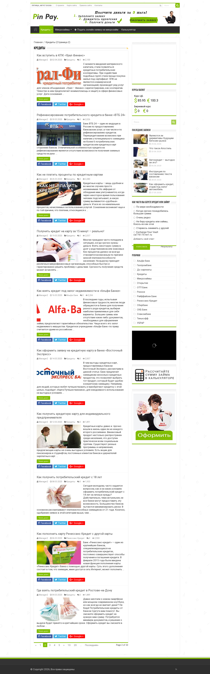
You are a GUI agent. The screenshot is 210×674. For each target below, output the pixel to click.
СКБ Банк (142, 309)
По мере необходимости (150, 206)
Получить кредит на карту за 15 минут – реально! (70, 231)
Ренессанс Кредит (75, 538)
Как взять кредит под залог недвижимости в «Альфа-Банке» (78, 291)
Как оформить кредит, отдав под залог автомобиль (161, 187)
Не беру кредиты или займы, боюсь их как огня (150, 222)
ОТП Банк (142, 287)
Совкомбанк (144, 314)
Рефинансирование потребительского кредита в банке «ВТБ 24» (81, 115)
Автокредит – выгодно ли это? (162, 161)
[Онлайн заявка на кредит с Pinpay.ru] (46, 15)
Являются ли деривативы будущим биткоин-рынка (161, 138)
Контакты (98, 5)
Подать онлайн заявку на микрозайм (97, 29)
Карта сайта (72, 5)
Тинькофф (142, 318)
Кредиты (46, 29)
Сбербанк (142, 305)
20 (75, 645)
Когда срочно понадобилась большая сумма (150, 212)
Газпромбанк (144, 265)
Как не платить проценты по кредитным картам (70, 174)
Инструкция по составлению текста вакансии (160, 174)
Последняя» (91, 645)
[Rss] (160, 5)
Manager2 (43, 60)
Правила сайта (86, 5)
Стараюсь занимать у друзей (152, 228)
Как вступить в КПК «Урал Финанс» (61, 55)
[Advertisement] (154, 64)
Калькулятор (128, 29)
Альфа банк (72, 295)
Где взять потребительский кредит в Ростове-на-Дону (74, 590)
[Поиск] (177, 5)
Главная (35, 29)
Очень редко (143, 217)
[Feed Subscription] (127, 48)
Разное (141, 291)
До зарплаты (144, 269)
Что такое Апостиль (160, 148)
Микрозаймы (62, 29)
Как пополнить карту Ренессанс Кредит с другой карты (75, 533)
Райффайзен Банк (147, 296)
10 (69, 645)
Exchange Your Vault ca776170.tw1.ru (145, 233)
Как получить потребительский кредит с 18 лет (69, 477)
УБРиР (140, 322)
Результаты (167, 247)
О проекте (60, 5)
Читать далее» (43, 99)
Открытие (142, 283)
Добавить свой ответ (143, 239)
